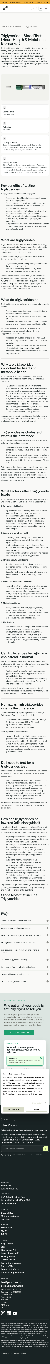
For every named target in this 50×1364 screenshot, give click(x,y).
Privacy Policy (8, 1256)
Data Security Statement (13, 1272)
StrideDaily (6, 1227)
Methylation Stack (10, 1216)
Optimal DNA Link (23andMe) (15, 1200)
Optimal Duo (7, 1213)
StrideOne (6, 1185)
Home (4, 26)
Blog (3, 1247)
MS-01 (4, 1231)
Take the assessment (17, 1033)
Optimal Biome (8, 1203)
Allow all (14, 1109)
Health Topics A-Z (10, 1253)
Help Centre (7, 1243)
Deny (36, 1109)
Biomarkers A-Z (8, 1250)
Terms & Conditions (11, 1263)
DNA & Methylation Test (13, 1197)
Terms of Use (7, 1266)
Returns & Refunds (10, 1269)
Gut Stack (6, 1219)
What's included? (9, 1189)
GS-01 (4, 1234)
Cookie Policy (8, 1259)
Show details (37, 1103)
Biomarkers (15, 26)
